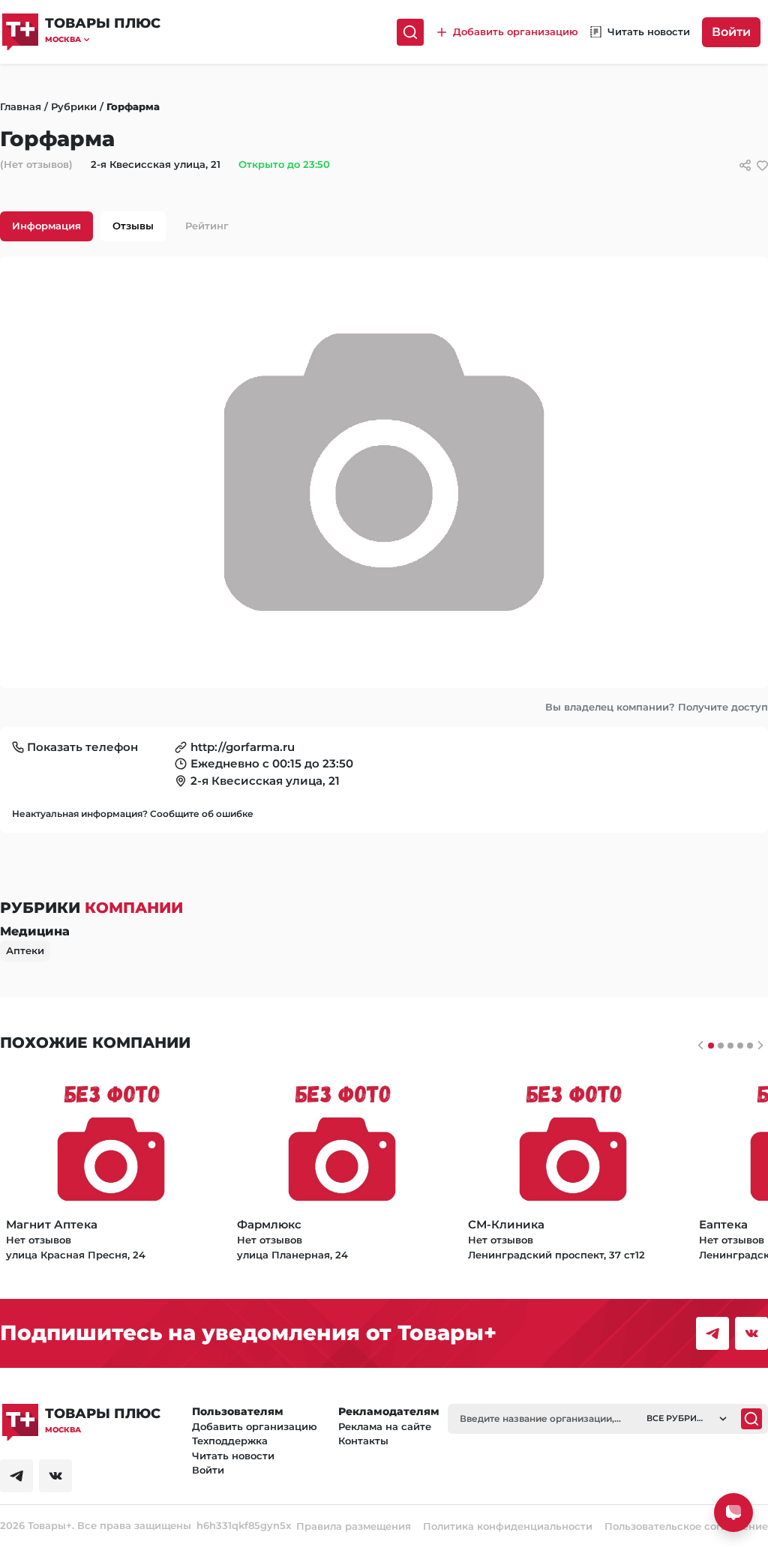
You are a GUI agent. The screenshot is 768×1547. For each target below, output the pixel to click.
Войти (731, 32)
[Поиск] (410, 32)
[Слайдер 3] (740, 1046)
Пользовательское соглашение (686, 1526)
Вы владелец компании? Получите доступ (656, 707)
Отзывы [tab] (133, 226)
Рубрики (74, 106)
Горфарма (133, 106)
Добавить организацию (254, 1426)
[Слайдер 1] (721, 1046)
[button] (102, 39)
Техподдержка (230, 1441)
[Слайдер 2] (731, 1046)
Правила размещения (353, 1526)
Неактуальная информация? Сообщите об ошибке (133, 813)
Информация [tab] (46, 226)
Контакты (363, 1441)
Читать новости (233, 1456)
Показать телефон (82, 747)
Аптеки (25, 950)
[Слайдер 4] (750, 1046)
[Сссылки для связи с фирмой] (745, 165)
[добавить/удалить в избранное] (762, 165)
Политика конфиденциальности (507, 1526)
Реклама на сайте (384, 1426)
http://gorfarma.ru (242, 747)
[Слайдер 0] (711, 1046)
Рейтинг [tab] (207, 226)
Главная (20, 106)
